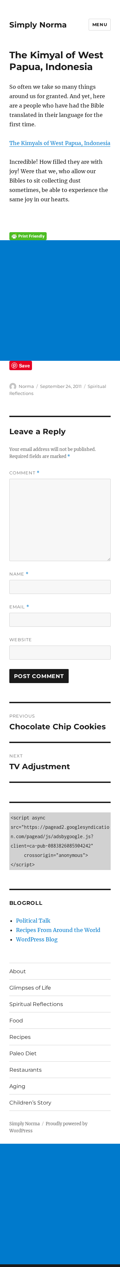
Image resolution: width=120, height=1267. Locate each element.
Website (20, 639)
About (17, 971)
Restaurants (25, 1070)
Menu (99, 24)
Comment (24, 473)
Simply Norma (38, 24)
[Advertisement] (60, 300)
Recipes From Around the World (58, 930)
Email (19, 607)
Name (19, 574)
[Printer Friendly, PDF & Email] (60, 236)
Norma (26, 386)
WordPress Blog (37, 939)
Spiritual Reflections (36, 1004)
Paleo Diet (23, 1053)
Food (16, 1020)
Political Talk (33, 920)
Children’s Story (30, 1102)
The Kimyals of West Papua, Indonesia (59, 143)
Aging (17, 1086)
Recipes (20, 1037)
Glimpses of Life (30, 988)
